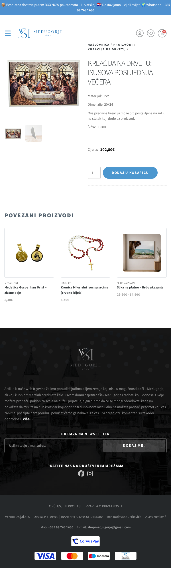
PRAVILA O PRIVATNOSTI (104, 506)
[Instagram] (90, 473)
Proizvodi (123, 45)
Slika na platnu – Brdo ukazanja (140, 287)
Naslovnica (99, 45)
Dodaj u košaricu (130, 172)
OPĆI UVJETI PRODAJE (65, 506)
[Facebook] (81, 473)
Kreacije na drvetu (107, 49)
